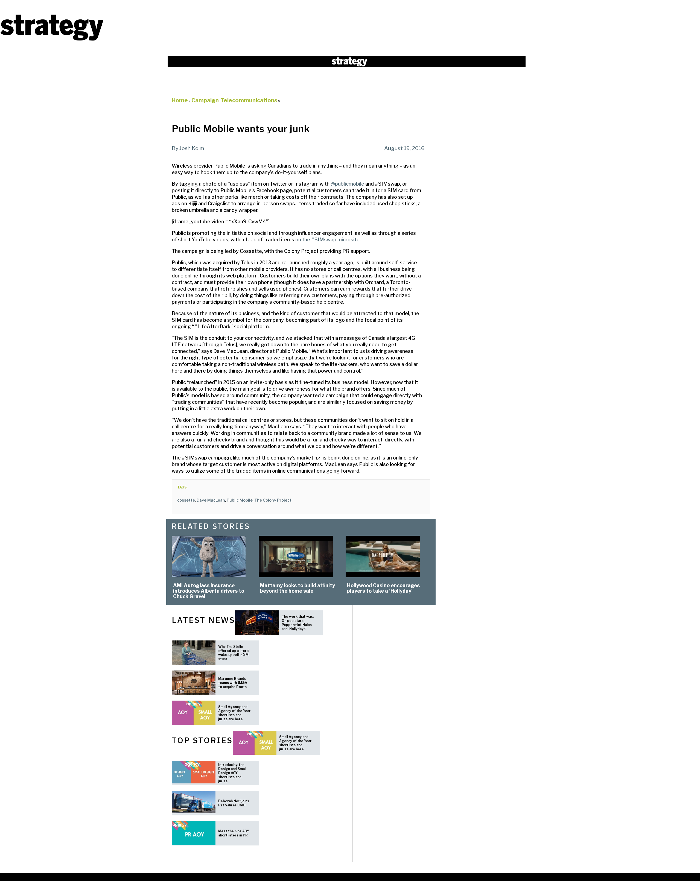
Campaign (205, 100)
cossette (186, 500)
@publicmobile (347, 184)
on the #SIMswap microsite (327, 239)
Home (180, 100)
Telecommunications (248, 100)
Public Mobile (240, 500)
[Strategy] (52, 40)
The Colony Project (272, 500)
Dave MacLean (211, 500)
